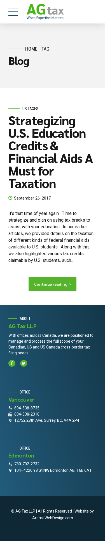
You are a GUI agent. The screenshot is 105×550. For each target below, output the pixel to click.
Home (31, 49)
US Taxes (30, 108)
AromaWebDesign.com (52, 518)
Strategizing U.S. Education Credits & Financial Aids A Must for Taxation (50, 151)
